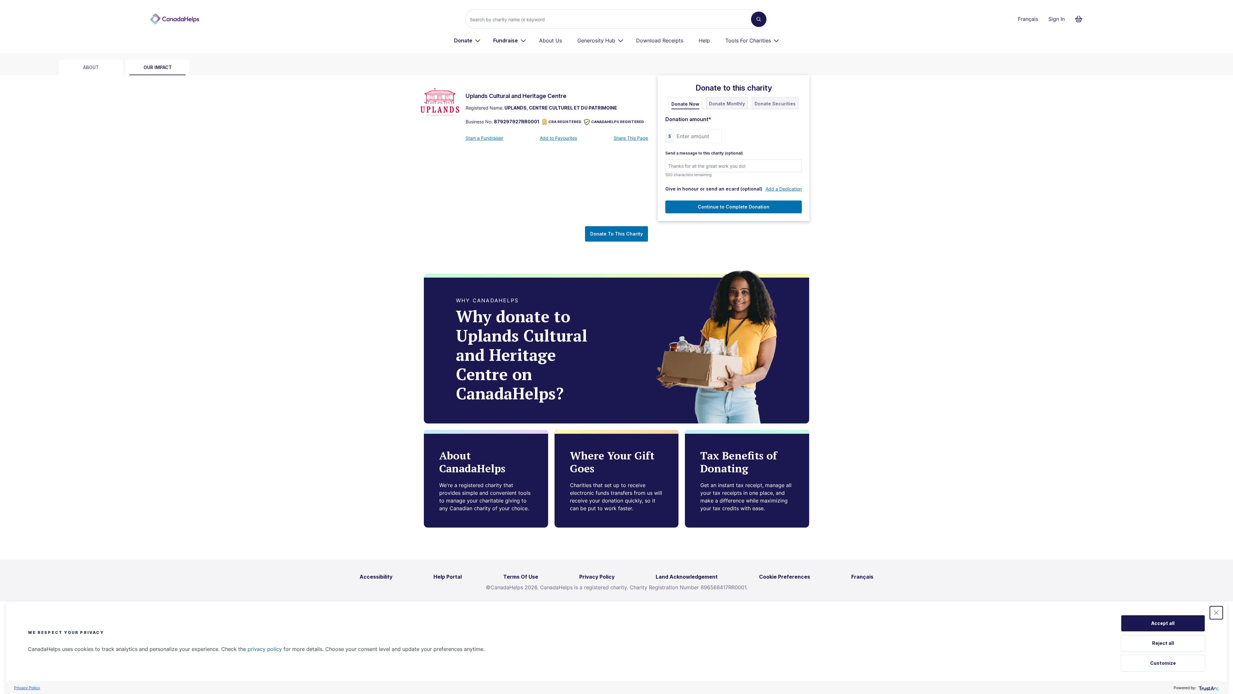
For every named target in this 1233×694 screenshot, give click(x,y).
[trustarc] (1208, 687)
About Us (550, 40)
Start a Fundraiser (484, 138)
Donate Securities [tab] (775, 103)
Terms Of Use (520, 577)
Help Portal (447, 577)
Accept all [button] (1163, 623)
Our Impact (158, 67)
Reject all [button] (1163, 643)
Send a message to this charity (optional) (704, 153)
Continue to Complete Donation (733, 206)
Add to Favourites (558, 138)
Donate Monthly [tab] (727, 103)
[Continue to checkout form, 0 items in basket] (1081, 18)
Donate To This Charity (616, 233)
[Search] (758, 19)
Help (704, 40)
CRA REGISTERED (564, 122)
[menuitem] (467, 40)
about (91, 67)
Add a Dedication (783, 188)
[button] (1216, 612)
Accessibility (376, 577)
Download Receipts (659, 40)
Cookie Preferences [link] (784, 577)
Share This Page (631, 138)
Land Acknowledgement (687, 577)
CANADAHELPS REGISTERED (617, 122)
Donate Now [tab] (685, 104)
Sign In (1056, 19)
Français (1028, 19)
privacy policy (265, 649)
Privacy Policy (27, 687)
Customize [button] (1163, 663)
